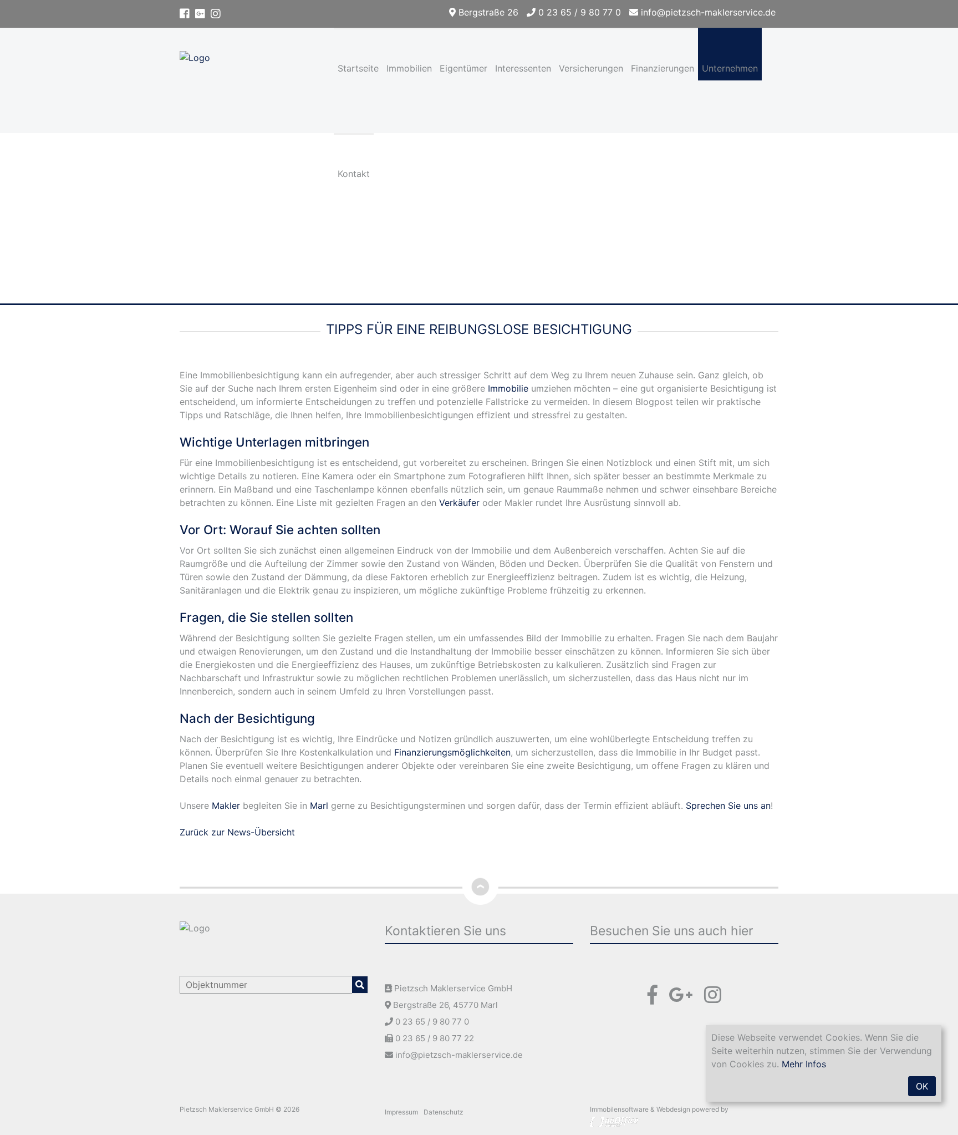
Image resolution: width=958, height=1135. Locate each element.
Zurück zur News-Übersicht (237, 832)
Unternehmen (730, 68)
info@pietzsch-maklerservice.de (707, 12)
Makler (226, 805)
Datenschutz (443, 1112)
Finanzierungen (662, 68)
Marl (319, 805)
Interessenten (523, 68)
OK (922, 1086)
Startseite (358, 68)
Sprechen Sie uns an (728, 805)
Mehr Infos (804, 1064)
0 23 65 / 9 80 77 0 (578, 12)
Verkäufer (459, 502)
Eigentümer (463, 68)
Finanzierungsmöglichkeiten (452, 752)
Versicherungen (591, 68)
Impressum (401, 1112)
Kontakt (354, 173)
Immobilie (508, 388)
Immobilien (409, 68)
